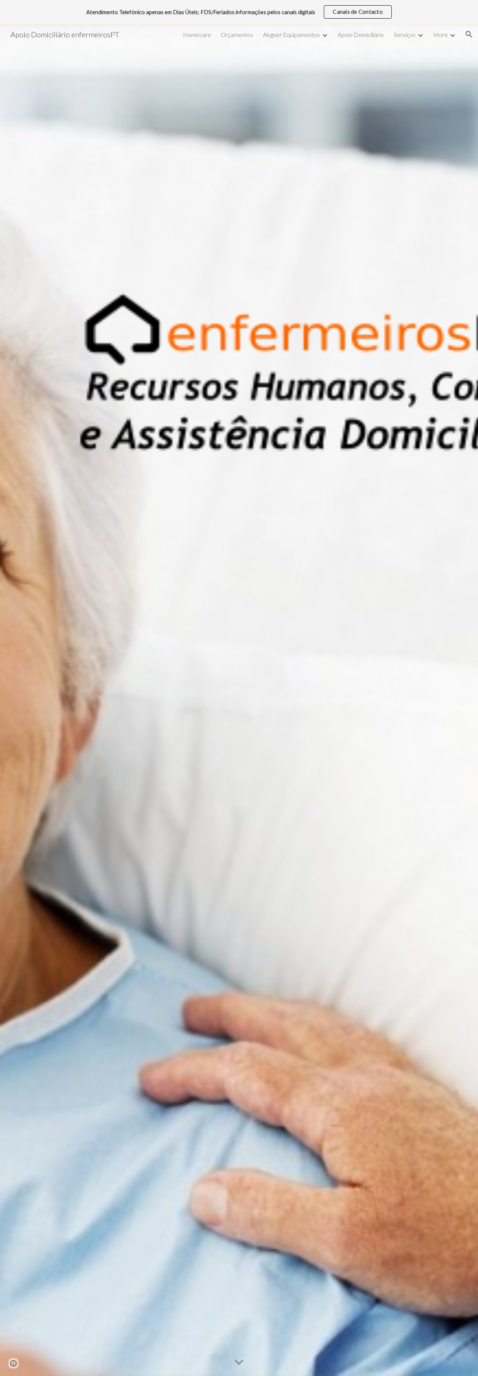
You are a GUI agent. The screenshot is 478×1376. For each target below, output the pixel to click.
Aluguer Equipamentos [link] (291, 34)
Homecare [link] (197, 34)
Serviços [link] (405, 34)
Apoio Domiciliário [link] (361, 34)
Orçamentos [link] (237, 34)
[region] (239, 12)
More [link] (440, 34)
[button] (469, 34)
